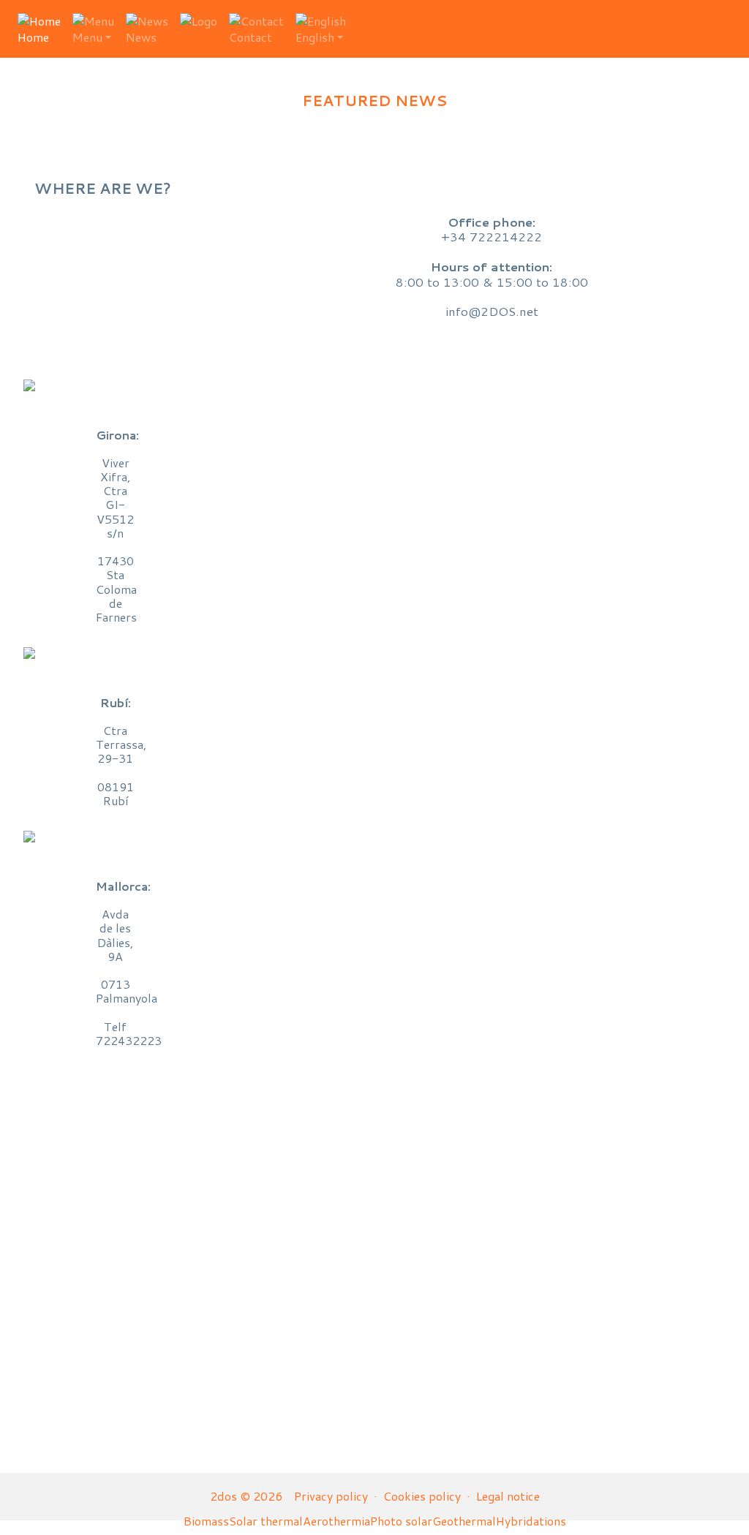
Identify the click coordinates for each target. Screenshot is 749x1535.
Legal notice (508, 1495)
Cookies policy (422, 1495)
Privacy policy (331, 1495)
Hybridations (531, 1520)
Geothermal (464, 1520)
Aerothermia (336, 1520)
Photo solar (401, 1520)
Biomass (206, 1520)
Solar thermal (266, 1520)
